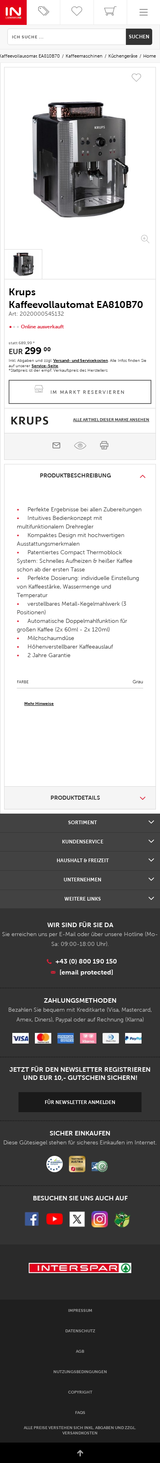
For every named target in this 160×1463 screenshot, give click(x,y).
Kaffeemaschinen (84, 56)
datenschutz (80, 1331)
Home (149, 56)
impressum (80, 1310)
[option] (80, 159)
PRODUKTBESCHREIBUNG (75, 475)
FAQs (80, 1412)
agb (80, 1351)
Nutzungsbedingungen (80, 1371)
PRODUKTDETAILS (75, 797)
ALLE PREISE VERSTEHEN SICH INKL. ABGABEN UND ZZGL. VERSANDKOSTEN (80, 1430)
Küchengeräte (122, 56)
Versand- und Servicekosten (80, 360)
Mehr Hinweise (39, 703)
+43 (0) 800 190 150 (86, 961)
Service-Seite (45, 366)
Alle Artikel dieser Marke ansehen (111, 419)
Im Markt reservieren (88, 392)
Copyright (80, 1392)
